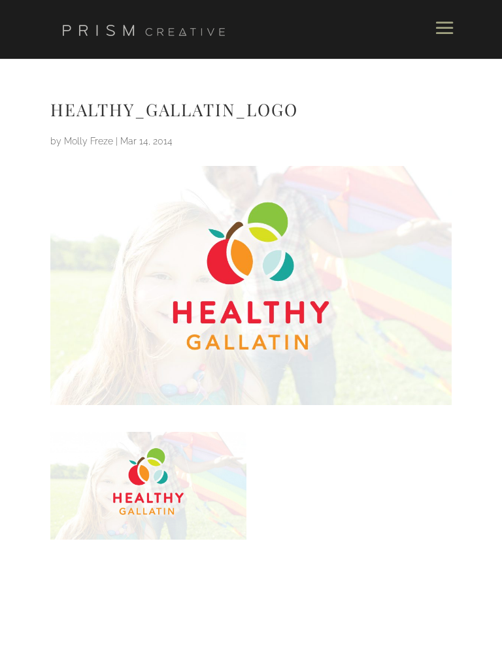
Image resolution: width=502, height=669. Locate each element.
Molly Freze (88, 141)
